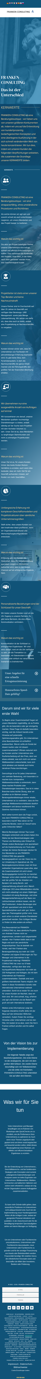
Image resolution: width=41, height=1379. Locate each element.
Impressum (13, 1364)
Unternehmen (20, 1020)
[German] (8, 3)
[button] (21, 677)
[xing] (31, 1307)
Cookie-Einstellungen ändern (20, 1370)
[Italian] (14, 3)
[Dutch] (12, 3)
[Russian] (23, 3)
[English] (10, 3)
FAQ (3, 1023)
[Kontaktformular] (9, 1307)
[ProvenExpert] (27, 1307)
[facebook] (14, 1307)
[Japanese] (21, 3)
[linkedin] (18, 1307)
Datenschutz (26, 1364)
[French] (16, 3)
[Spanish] (18, 3)
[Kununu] (22, 1307)
